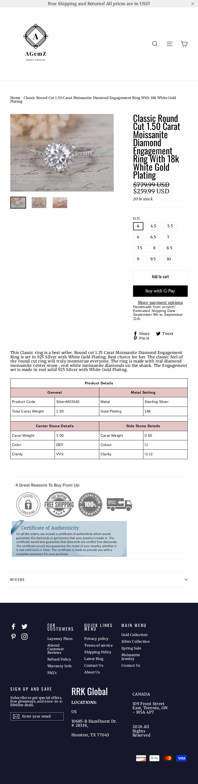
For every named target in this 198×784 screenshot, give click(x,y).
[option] (62, 153)
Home (15, 98)
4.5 (153, 226)
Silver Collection (135, 641)
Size (137, 218)
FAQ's (52, 673)
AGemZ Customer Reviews (55, 649)
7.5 (139, 247)
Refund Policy (59, 659)
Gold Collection (134, 635)
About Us (92, 672)
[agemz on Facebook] (13, 626)
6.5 (153, 237)
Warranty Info (59, 666)
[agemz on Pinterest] (13, 636)
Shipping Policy (98, 652)
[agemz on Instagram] (24, 636)
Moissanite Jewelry (130, 657)
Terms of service (98, 645)
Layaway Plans (60, 639)
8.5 (169, 247)
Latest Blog (93, 659)
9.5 (153, 259)
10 (169, 259)
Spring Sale (131, 648)
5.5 (170, 226)
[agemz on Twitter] (24, 626)
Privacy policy (96, 639)
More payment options (160, 303)
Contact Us (93, 665)
